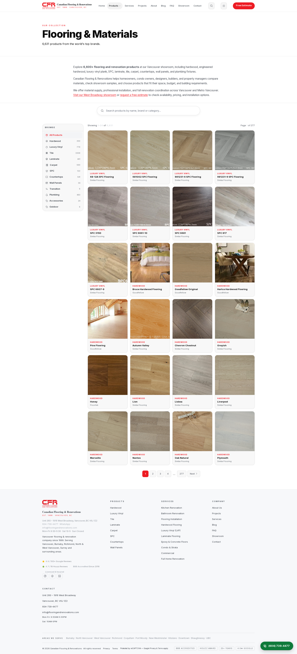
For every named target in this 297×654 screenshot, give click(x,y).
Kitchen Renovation (171, 507)
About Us (217, 507)
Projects (142, 5)
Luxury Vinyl (116, 513)
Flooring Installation (171, 519)
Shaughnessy (198, 638)
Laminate (115, 524)
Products (113, 5)
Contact (197, 5)
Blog (163, 5)
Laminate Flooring (170, 536)
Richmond (117, 638)
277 (182, 473)
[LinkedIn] (60, 576)
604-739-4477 (50, 524)
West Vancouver (102, 638)
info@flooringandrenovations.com (59, 527)
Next (192, 473)
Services (129, 5)
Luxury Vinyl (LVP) (170, 530)
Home (102, 5)
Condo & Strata (169, 547)
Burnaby (70, 638)
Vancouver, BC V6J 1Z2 (55, 601)
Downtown (184, 638)
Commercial (167, 553)
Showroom (183, 5)
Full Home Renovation (172, 558)
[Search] (211, 5)
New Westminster (158, 638)
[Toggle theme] (224, 5)
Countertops (117, 541)
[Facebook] (52, 576)
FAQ (172, 5)
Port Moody (141, 638)
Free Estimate (244, 5)
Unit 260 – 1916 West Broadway (59, 595)
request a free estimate (134, 95)
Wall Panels (116, 547)
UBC (208, 638)
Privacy (106, 648)
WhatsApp (65, 524)
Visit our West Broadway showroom (94, 95)
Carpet (114, 530)
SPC (112, 536)
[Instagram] (45, 576)
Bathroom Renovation (172, 513)
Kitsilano (172, 638)
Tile (112, 519)
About (154, 5)
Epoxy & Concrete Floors (174, 541)
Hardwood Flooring (171, 524)
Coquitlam (129, 638)
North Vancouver (84, 638)
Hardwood (115, 507)
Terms (115, 648)
